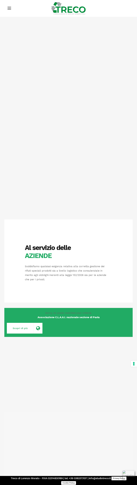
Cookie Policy (68, 483)
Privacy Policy (119, 478)
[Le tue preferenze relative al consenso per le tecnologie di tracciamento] (134, 364)
